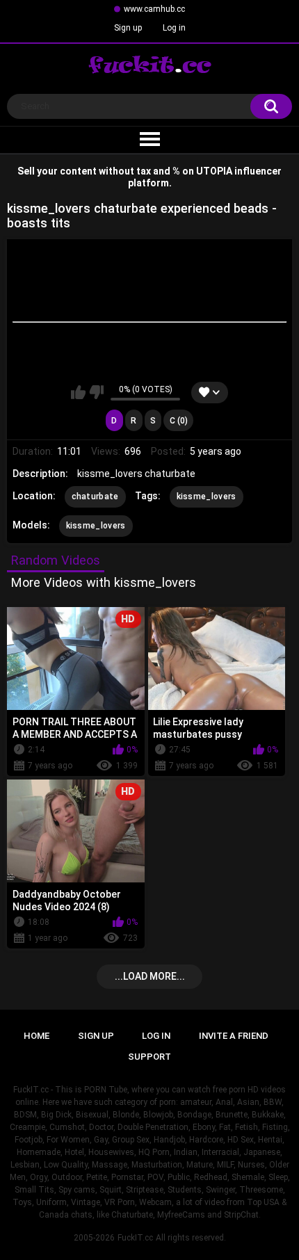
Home (36, 1036)
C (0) (179, 421)
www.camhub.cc (154, 9)
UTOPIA (214, 171)
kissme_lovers (206, 496)
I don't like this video (96, 392)
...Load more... (150, 976)
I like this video (78, 392)
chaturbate (95, 496)
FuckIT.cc (135, 1238)
